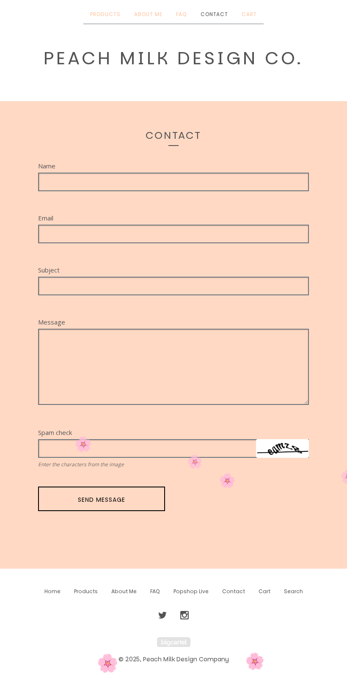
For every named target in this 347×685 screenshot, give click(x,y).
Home (52, 591)
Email (45, 218)
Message (51, 322)
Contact (214, 14)
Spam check (55, 432)
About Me (148, 14)
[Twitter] (162, 616)
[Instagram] (185, 616)
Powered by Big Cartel (173, 642)
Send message (101, 499)
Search (293, 591)
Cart (249, 14)
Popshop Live (191, 591)
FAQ (181, 14)
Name (46, 166)
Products (105, 14)
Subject (49, 270)
